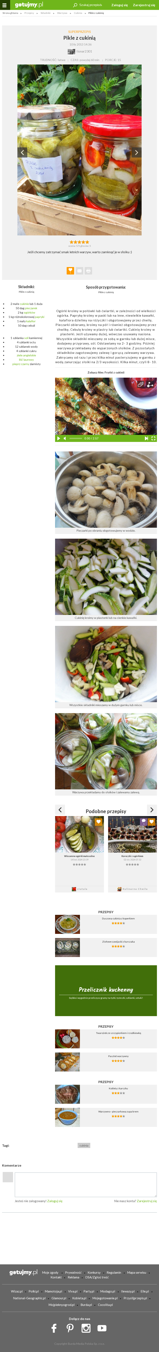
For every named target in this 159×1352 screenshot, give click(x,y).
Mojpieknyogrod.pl (61, 1305)
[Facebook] (55, 1327)
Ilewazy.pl (128, 1291)
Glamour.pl (59, 1298)
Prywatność (73, 1272)
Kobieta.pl (79, 1298)
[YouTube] (103, 1327)
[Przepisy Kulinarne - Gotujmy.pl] (29, 4)
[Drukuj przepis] (88, 270)
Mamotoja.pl (53, 1291)
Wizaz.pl (17, 1291)
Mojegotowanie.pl (105, 1298)
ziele (20, 355)
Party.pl (88, 1291)
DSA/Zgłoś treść (97, 1277)
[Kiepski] (71, 241)
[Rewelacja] (87, 241)
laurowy (29, 359)
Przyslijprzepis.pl (135, 1298)
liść (21, 359)
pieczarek (31, 308)
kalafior (31, 321)
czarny (25, 364)
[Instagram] (87, 1327)
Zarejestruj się (144, 5)
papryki (39, 317)
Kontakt (56, 1277)
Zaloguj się (119, 5)
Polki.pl (34, 1291)
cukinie (24, 303)
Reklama (73, 1277)
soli (26, 338)
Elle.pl (145, 1291)
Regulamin (114, 1272)
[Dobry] (79, 241)
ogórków (29, 312)
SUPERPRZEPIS (79, 31)
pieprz (16, 364)
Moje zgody (50, 1272)
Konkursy (94, 1272)
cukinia (84, 1145)
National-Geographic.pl (29, 1298)
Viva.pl (72, 1291)
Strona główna (10, 12)
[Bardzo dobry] (84, 241)
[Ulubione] (98, 822)
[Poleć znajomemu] (79, 270)
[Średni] (75, 241)
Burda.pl (86, 1305)
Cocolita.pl (105, 1305)
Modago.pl (107, 1291)
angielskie (29, 355)
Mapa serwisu (136, 1272)
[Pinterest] (71, 1327)
